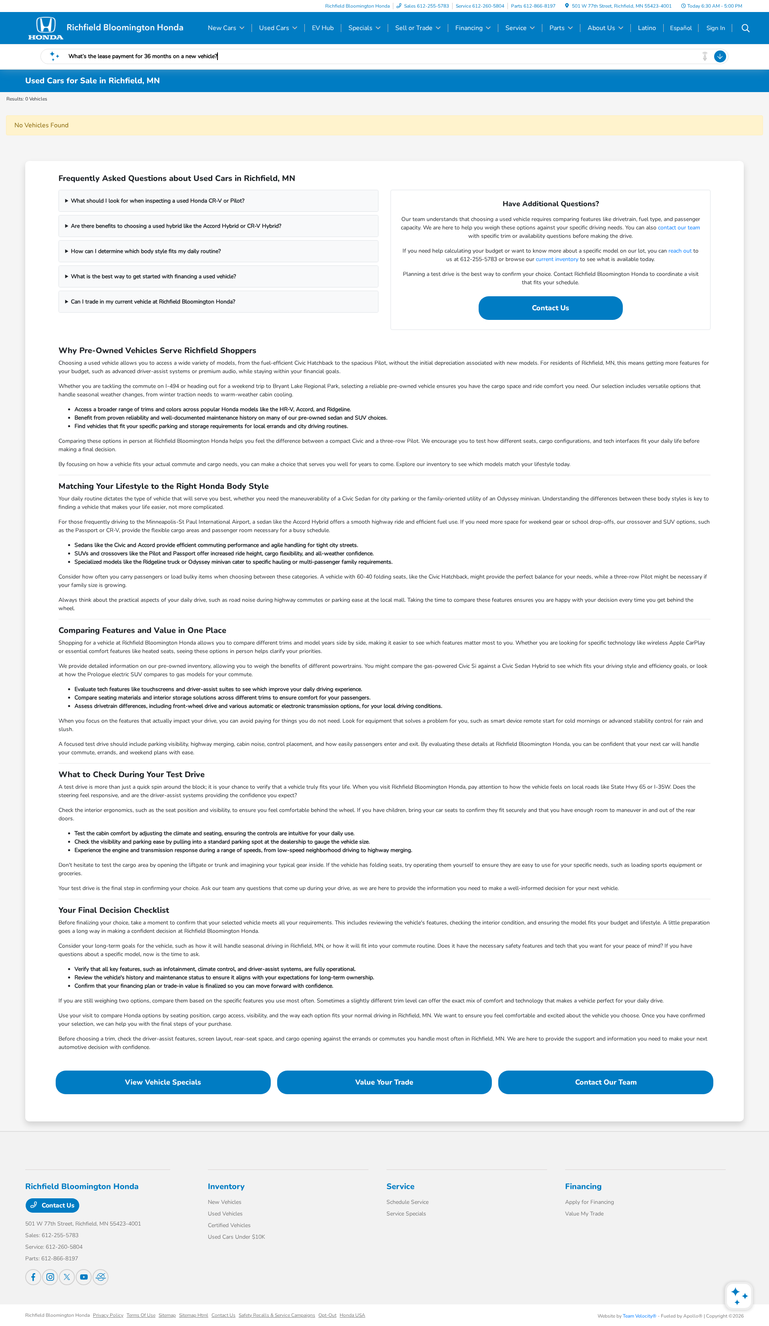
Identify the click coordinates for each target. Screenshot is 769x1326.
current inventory (557, 259)
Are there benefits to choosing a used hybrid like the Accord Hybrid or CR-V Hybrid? (176, 226)
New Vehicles (225, 1202)
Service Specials (406, 1214)
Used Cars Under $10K (236, 1237)
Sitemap (167, 1315)
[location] (567, 6)
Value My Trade (584, 1214)
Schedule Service (408, 1202)
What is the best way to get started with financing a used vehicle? (153, 276)
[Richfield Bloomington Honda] (105, 27)
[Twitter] (67, 1277)
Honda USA (352, 1315)
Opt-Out (327, 1315)
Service (401, 1186)
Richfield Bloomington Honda (57, 1315)
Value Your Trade (384, 1082)
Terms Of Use (141, 1315)
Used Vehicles (225, 1214)
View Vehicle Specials (163, 1082)
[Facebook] (33, 1277)
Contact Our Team (606, 1082)
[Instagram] (50, 1277)
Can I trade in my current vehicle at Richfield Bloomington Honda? (153, 301)
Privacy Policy (108, 1315)
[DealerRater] (101, 1277)
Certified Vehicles (229, 1225)
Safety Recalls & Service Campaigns (277, 1315)
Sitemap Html (193, 1315)
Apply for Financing (589, 1202)
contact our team (679, 227)
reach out (680, 251)
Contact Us (550, 308)
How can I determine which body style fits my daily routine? (146, 251)
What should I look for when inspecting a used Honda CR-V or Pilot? (157, 201)
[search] (746, 29)
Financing (583, 1186)
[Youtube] (84, 1277)
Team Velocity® (639, 1316)
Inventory (226, 1186)
